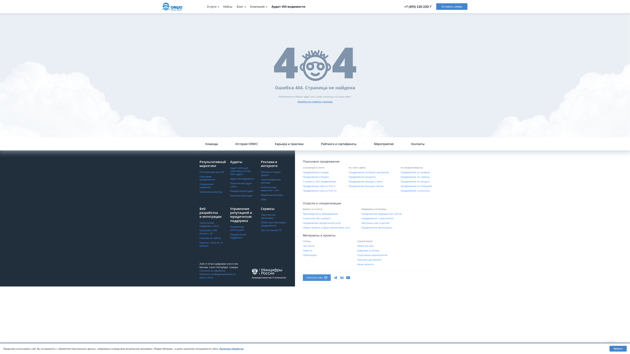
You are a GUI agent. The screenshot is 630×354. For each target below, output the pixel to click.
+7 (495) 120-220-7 (417, 6)
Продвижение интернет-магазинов (369, 172)
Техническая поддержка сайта (209, 224)
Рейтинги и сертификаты (339, 143)
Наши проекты (365, 264)
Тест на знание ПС (271, 230)
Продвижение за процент (415, 181)
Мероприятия (384, 143)
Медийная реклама (272, 195)
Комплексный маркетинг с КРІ (270, 189)
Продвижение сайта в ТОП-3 (319, 186)
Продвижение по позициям (416, 186)
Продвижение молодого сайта (366, 181)
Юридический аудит (241, 191)
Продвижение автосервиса (377, 227)
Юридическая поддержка (238, 236)
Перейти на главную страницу (315, 101)
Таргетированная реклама (271, 181)
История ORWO (246, 143)
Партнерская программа (268, 216)
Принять (618, 348)
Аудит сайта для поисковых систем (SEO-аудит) (240, 171)
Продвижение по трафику (415, 172)
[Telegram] (336, 278)
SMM (263, 199)
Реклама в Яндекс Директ (271, 174)
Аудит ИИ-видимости (242, 178)
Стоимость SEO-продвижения (319, 181)
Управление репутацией (237, 228)
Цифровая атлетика (368, 250)
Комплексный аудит (241, 195)
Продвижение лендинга (362, 177)
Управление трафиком (206, 186)
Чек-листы (309, 246)
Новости (307, 250)
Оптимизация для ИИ (212, 172)
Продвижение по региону (415, 190)
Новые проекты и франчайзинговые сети (326, 227)
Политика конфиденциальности (218, 274)
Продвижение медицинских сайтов (381, 213)
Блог (240, 7)
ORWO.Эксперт (365, 246)
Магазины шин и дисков (375, 223)
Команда (211, 143)
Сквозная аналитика (211, 191)
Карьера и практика (289, 143)
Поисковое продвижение (207, 178)
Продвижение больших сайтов (366, 186)
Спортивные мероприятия (372, 255)
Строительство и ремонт (317, 218)
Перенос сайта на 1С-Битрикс (212, 244)
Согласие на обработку (212, 270)
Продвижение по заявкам (415, 177)
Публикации (310, 255)
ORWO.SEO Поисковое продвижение (273, 224)
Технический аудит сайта (241, 185)
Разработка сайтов (210, 238)
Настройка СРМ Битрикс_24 (208, 232)
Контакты (418, 143)
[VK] (342, 278)
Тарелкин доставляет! (369, 259)
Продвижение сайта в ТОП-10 (319, 190)
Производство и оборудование (320, 213)
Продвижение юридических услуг (322, 223)
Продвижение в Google (316, 172)
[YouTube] (348, 278)
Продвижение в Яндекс (316, 177)
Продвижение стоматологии (378, 218)
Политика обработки (231, 348)
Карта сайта (206, 277)
